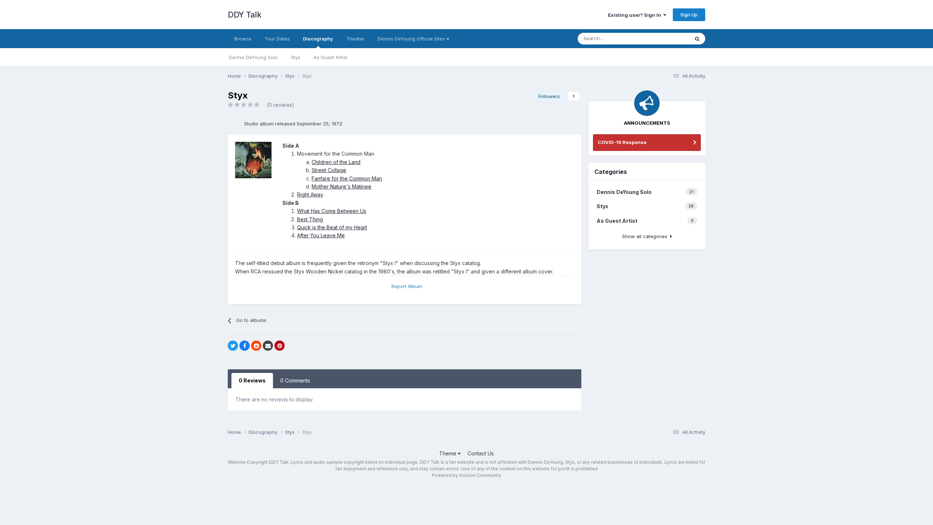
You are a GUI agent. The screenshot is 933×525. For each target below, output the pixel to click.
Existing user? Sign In (635, 15)
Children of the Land (336, 162)
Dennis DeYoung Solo (253, 57)
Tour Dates (277, 39)
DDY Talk (244, 14)
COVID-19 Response (622, 142)
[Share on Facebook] (244, 346)
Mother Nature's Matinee (341, 186)
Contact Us (481, 453)
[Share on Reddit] (256, 346)
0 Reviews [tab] (252, 380)
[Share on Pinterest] (279, 346)
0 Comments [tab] (295, 380)
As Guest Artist (330, 57)
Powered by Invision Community (466, 475)
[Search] (697, 38)
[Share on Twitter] (233, 346)
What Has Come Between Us (331, 211)
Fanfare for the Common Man (347, 178)
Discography (318, 39)
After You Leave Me (321, 235)
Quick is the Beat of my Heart (332, 227)
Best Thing (310, 219)
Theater (355, 39)
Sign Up (689, 15)
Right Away (310, 194)
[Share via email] (268, 346)
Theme (448, 453)
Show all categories (646, 236)
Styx (295, 57)
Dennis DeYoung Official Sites (412, 39)
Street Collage (329, 170)
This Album (667, 38)
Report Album (406, 286)
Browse (242, 39)
